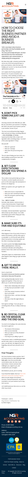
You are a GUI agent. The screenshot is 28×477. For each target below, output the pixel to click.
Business (7, 401)
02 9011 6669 (10, 425)
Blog (3, 401)
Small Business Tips (15, 401)
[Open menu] (25, 5)
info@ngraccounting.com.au (13, 427)
